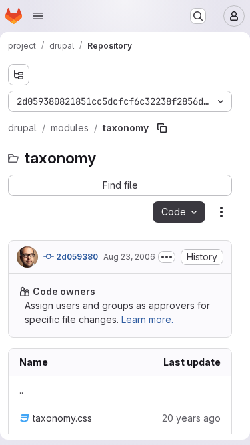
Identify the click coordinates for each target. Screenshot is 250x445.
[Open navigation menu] (38, 16)
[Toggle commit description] (166, 257)
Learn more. (147, 319)
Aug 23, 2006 (129, 257)
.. (21, 390)
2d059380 (76, 257)
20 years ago (191, 418)
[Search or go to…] (198, 16)
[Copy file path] (162, 128)
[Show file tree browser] (18, 74)
